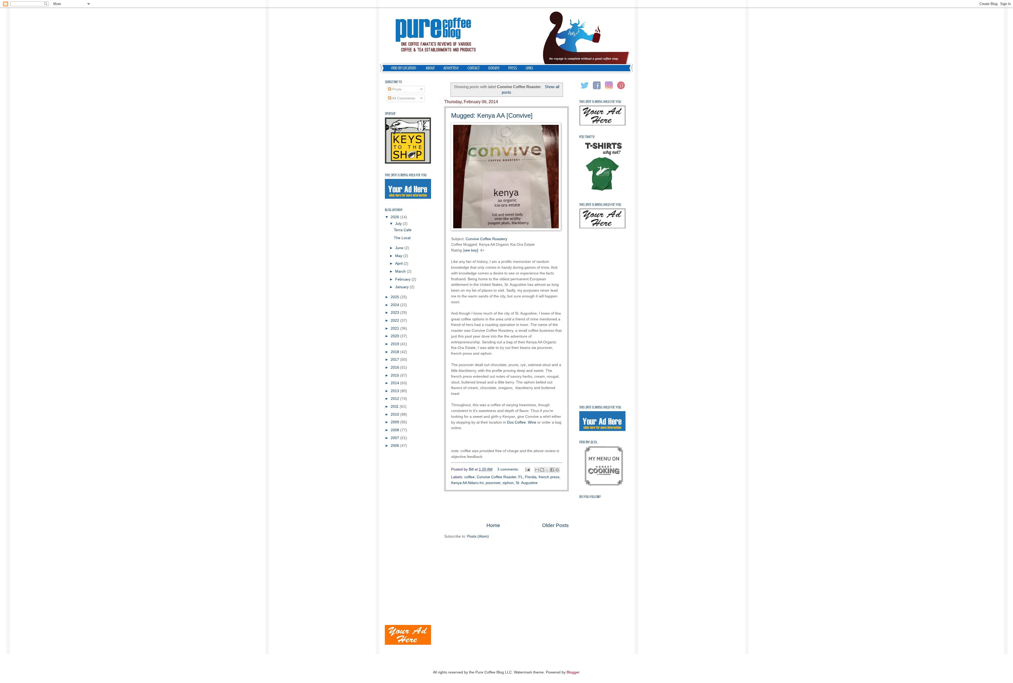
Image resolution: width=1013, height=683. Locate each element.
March (401, 271)
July (399, 224)
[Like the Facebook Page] (597, 89)
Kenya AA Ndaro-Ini (467, 483)
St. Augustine (527, 483)
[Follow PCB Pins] (621, 89)
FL (520, 477)
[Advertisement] (506, 506)
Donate (494, 68)
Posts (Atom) (478, 536)
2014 (395, 383)
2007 (395, 438)
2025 (395, 297)
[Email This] (537, 469)
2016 (395, 367)
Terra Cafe (403, 230)
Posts (396, 89)
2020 (395, 336)
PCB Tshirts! (587, 137)
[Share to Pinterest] (557, 469)
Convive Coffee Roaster (496, 477)
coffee (469, 477)
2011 (395, 407)
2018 (395, 352)
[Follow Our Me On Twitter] (584, 89)
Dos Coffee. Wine (521, 422)
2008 (395, 430)
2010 (395, 414)
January (402, 287)
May (399, 256)
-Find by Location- (403, 68)
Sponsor (390, 114)
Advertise (451, 68)
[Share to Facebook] (552, 469)
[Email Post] (527, 469)
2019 (395, 344)
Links (529, 68)
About (430, 68)
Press (512, 68)
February (403, 279)
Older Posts (555, 525)
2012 (395, 399)
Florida (531, 477)
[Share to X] (547, 469)
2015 (395, 375)
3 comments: (508, 469)
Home (493, 525)
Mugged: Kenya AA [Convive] (492, 115)
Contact (473, 68)
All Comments (403, 98)
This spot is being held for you (406, 175)
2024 (395, 305)
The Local (402, 238)
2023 (395, 313)
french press (549, 477)
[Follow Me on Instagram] (609, 89)
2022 (395, 320)
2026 (395, 217)
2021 (395, 328)
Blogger (573, 672)
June (399, 248)
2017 (395, 360)
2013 (395, 391)
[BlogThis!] (542, 469)
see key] (471, 250)
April (399, 263)
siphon (508, 483)
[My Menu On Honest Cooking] (604, 484)
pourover (493, 483)
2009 (395, 422)
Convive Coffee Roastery (486, 239)
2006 (395, 446)
